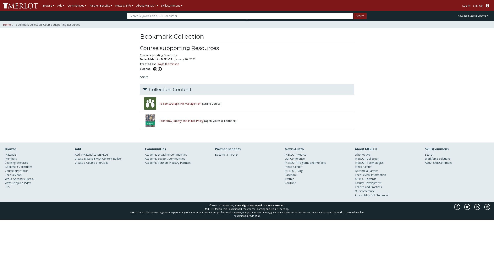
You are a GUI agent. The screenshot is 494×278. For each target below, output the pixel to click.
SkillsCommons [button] (170, 5)
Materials (10, 154)
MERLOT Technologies (369, 162)
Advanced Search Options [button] (472, 15)
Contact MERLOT (274, 205)
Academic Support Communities (165, 158)
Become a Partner (226, 154)
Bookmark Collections (18, 167)
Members (11, 158)
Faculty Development (368, 183)
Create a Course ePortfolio (91, 162)
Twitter (289, 179)
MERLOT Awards (365, 179)
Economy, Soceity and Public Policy (181, 121)
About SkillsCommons (438, 162)
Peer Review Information (370, 175)
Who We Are (362, 154)
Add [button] (60, 5)
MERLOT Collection (367, 158)
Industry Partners (180, 162)
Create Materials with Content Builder (98, 158)
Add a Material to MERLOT (91, 154)
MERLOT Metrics (295, 154)
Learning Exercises (16, 162)
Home (7, 24)
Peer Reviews (13, 175)
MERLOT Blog (294, 171)
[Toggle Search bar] (247, 19)
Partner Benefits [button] (100, 5)
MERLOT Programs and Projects (305, 162)
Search (360, 16)
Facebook (291, 175)
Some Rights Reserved (248, 205)
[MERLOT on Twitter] (467, 209)
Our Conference (295, 158)
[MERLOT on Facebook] (457, 209)
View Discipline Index (18, 183)
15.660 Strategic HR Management (180, 103)
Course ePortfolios (16, 171)
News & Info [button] (123, 5)
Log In (466, 5)
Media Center (293, 167)
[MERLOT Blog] (487, 209)
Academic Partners (156, 162)
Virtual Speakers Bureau (20, 179)
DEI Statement (379, 195)
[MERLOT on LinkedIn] (477, 209)
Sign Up (478, 5)
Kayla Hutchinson (168, 64)
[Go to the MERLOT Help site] (487, 5)
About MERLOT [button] (146, 5)
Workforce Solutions (437, 158)
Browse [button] (47, 5)
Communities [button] (76, 5)
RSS (7, 187)
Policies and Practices (368, 187)
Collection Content (170, 89)
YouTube (290, 183)
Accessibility (362, 195)
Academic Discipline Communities (166, 154)
